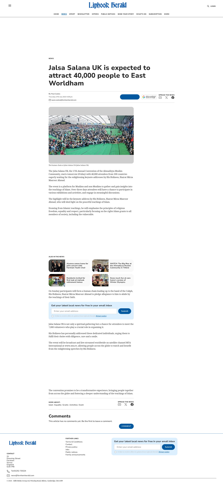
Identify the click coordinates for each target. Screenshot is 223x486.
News (51, 58)
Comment (126, 426)
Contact (69, 444)
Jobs (67, 449)
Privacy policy (71, 447)
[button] (10, 5)
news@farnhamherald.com (22, 475)
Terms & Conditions (74, 442)
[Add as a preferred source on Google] (149, 97)
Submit (124, 311)
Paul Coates (55, 94)
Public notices (71, 452)
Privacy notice (101, 316)
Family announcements (75, 454)
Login (213, 6)
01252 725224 (20, 471)
